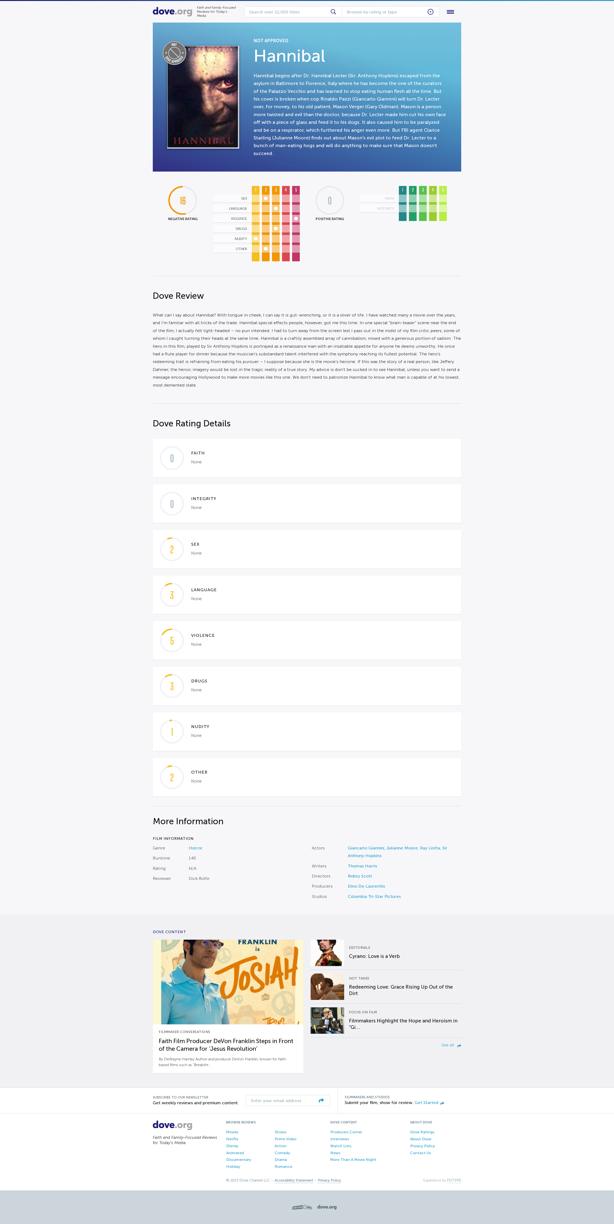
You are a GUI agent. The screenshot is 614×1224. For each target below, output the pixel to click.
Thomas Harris (362, 866)
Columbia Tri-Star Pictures (374, 896)
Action (281, 1146)
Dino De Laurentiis (366, 886)
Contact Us (420, 1153)
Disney (232, 1146)
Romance (283, 1166)
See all (448, 1045)
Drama (281, 1160)
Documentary (238, 1160)
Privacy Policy (422, 1146)
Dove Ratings (422, 1132)
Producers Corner (346, 1132)
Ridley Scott (360, 876)
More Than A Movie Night (353, 1160)
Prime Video (285, 1139)
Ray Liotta (430, 848)
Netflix (232, 1139)
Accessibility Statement (294, 1180)
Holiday (233, 1166)
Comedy (282, 1153)
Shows (280, 1132)
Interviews (339, 1139)
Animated (235, 1153)
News (335, 1153)
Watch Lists (340, 1146)
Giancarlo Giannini (366, 848)
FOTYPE (454, 1180)
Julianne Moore (402, 848)
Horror (195, 848)
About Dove (420, 1139)
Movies (232, 1132)
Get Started (426, 1102)
